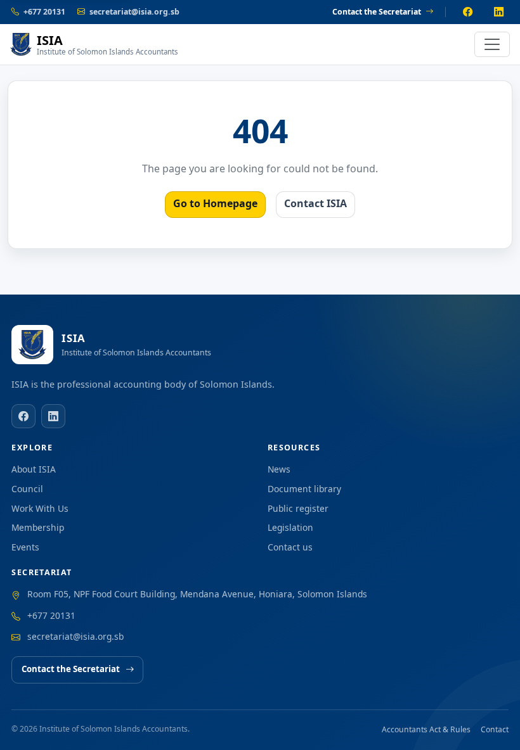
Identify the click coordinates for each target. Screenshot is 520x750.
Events (25, 547)
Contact (495, 729)
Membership (37, 527)
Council (27, 489)
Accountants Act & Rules (426, 729)
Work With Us (39, 508)
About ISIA (33, 469)
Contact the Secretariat (376, 11)
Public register (298, 508)
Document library (304, 489)
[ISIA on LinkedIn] (499, 12)
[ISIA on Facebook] (467, 12)
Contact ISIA (315, 203)
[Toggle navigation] (492, 44)
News (279, 469)
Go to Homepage (215, 203)
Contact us (290, 547)
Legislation (290, 527)
